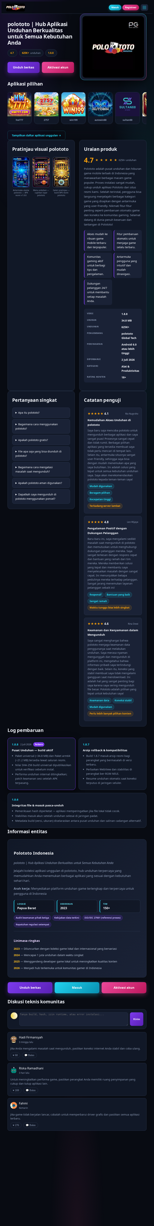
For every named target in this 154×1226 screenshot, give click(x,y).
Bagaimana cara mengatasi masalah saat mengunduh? (34, 469)
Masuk (115, 7)
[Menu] (144, 7)
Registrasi (130, 7)
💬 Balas (29, 1055)
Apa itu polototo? (28, 412)
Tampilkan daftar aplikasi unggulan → (36, 135)
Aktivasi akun (58, 67)
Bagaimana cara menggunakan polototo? (36, 426)
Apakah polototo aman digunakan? (40, 483)
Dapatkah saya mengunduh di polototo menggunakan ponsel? (35, 496)
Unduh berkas (23, 67)
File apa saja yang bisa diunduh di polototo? (38, 453)
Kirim (136, 1019)
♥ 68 (15, 1055)
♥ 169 (16, 1090)
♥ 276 (16, 1125)
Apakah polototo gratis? (33, 440)
